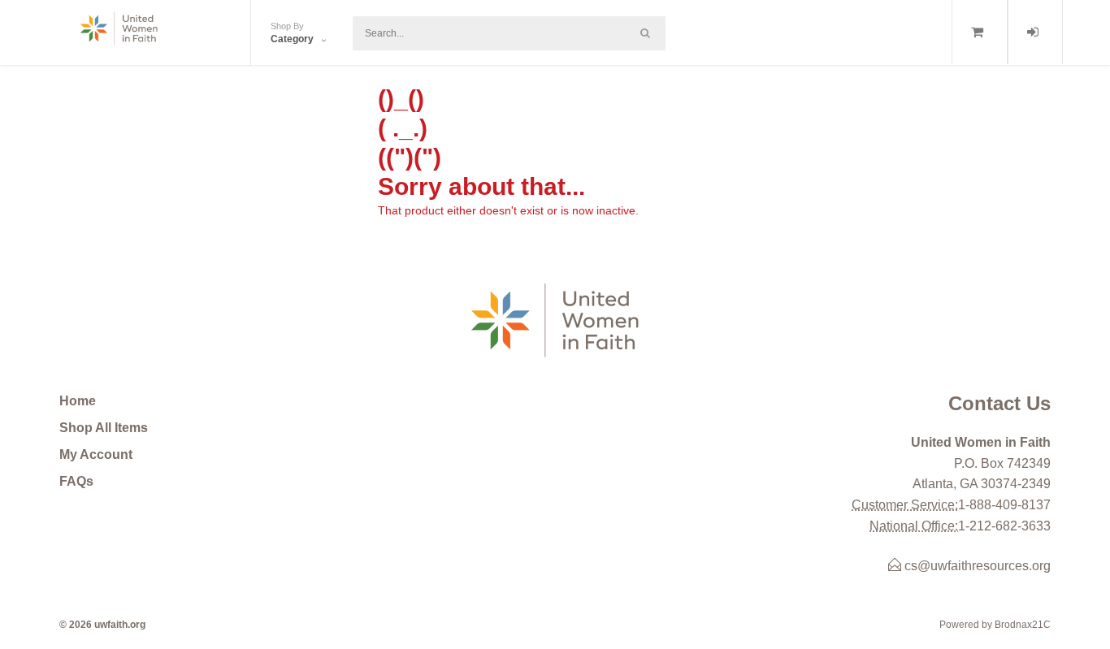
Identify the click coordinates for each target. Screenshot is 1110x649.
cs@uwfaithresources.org (976, 566)
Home (77, 401)
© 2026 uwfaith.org (102, 624)
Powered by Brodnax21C (995, 624)
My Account (95, 454)
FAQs (76, 481)
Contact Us (999, 403)
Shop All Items (103, 428)
